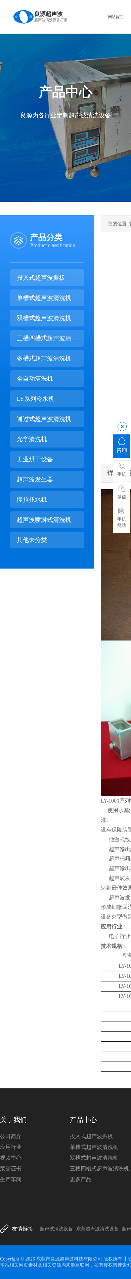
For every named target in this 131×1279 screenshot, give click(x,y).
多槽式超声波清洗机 (44, 358)
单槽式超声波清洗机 (44, 298)
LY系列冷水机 (35, 398)
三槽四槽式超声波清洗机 (47, 341)
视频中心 (10, 1158)
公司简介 (10, 1136)
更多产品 (80, 1179)
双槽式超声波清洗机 (44, 318)
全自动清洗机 (35, 378)
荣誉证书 (10, 1168)
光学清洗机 (32, 439)
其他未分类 (32, 540)
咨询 (121, 450)
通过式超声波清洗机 (44, 419)
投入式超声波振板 (41, 277)
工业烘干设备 (35, 459)
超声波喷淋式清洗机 (44, 519)
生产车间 (10, 1179)
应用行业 (10, 1147)
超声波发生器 (35, 479)
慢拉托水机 (32, 499)
